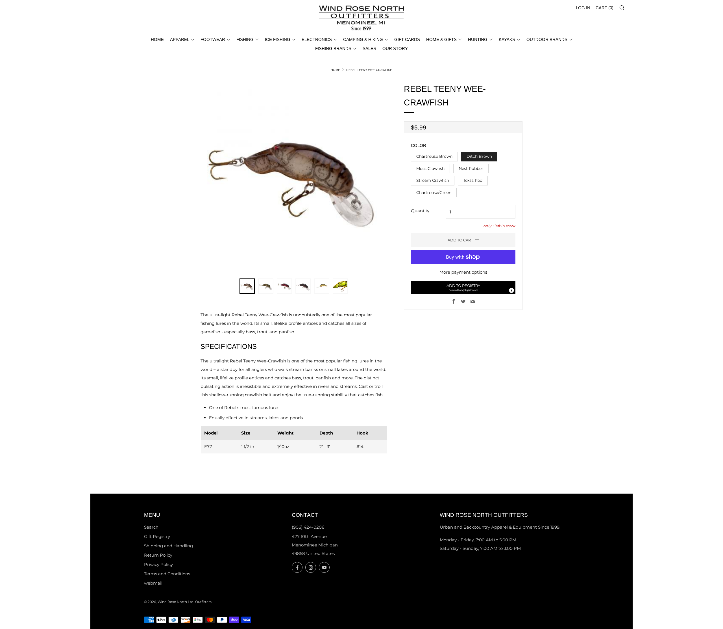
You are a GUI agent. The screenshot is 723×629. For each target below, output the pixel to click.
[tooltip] (511, 290)
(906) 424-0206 (308, 527)
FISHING (245, 39)
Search (151, 527)
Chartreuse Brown (434, 156)
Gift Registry (157, 536)
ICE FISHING (277, 39)
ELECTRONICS (317, 39)
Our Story (395, 48)
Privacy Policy (158, 564)
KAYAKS (507, 39)
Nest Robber (471, 168)
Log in (583, 7)
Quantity (420, 210)
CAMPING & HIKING (363, 39)
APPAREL (179, 39)
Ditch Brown (479, 156)
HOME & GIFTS (441, 39)
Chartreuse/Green (433, 192)
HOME (157, 39)
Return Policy (158, 555)
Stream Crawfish (432, 180)
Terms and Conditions (167, 573)
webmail (153, 583)
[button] (463, 287)
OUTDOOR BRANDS (546, 39)
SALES (369, 48)
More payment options (463, 272)
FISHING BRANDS (333, 48)
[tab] (247, 286)
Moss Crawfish (430, 168)
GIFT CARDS (407, 39)
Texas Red (472, 180)
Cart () (604, 7)
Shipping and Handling (168, 545)
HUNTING (477, 39)
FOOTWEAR (213, 39)
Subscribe (678, 605)
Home (335, 70)
